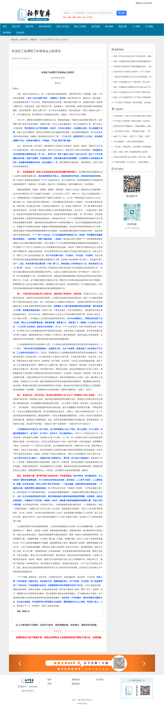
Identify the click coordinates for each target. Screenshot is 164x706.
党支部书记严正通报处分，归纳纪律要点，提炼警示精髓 (136, 126)
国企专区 (16, 26)
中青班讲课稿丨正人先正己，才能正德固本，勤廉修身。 (136, 162)
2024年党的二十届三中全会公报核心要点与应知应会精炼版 (137, 116)
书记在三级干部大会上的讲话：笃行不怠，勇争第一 (134, 157)
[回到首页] (33, 14)
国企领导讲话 (45, 26)
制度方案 (123, 26)
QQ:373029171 (28, 691)
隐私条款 (76, 684)
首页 (5, 26)
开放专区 (20, 32)
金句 (84, 17)
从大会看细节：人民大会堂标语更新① (129, 142)
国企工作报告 (80, 26)
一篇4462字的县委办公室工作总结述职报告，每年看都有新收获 (139, 77)
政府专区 (29, 26)
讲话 (79, 17)
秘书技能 (96, 26)
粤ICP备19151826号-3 (85, 700)
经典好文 (33, 40)
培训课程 (7, 32)
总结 (64, 17)
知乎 (49, 679)
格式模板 (109, 26)
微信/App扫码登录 (144, 3)
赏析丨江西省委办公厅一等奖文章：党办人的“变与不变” (136, 82)
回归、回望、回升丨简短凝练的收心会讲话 (131, 152)
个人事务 (136, 26)
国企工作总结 (63, 26)
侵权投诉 (76, 679)
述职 (69, 17)
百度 (49, 684)
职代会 (90, 17)
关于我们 (100, 679)
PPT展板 (149, 26)
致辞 (74, 17)
